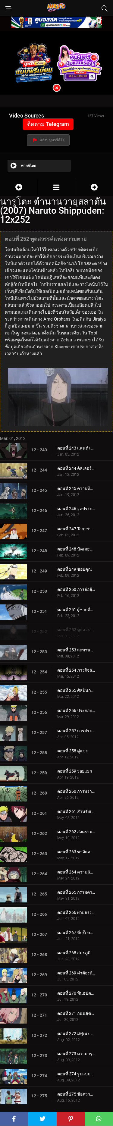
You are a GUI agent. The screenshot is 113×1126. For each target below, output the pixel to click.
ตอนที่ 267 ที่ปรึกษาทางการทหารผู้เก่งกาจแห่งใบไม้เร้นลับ (76, 932)
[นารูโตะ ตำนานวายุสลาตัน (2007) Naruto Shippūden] (56, 187)
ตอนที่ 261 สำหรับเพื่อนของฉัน (76, 811)
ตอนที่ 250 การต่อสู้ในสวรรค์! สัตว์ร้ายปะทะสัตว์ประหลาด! (76, 589)
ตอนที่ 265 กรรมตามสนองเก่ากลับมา (76, 892)
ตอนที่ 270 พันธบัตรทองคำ (76, 993)
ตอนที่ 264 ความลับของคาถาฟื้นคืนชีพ (76, 872)
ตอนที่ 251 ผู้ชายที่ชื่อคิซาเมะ (76, 609)
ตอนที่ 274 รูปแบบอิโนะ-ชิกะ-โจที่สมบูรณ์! (76, 1073)
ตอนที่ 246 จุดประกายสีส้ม (76, 508)
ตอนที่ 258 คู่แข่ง (72, 750)
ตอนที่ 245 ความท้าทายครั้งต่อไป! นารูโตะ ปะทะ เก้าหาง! (76, 488)
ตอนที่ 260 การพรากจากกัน (76, 791)
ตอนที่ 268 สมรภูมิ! (74, 952)
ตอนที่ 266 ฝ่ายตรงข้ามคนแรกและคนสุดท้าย (76, 912)
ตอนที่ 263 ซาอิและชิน (76, 851)
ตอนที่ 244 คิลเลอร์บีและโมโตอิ (76, 468)
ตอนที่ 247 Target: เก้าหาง (76, 528)
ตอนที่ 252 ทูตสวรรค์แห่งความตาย (76, 629)
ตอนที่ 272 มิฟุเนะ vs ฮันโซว (76, 1033)
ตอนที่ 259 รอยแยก (74, 771)
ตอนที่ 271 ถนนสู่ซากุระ (76, 1013)
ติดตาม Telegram (48, 124)
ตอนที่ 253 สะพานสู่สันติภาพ (76, 650)
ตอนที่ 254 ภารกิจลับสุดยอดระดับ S (76, 670)
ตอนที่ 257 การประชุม (76, 730)
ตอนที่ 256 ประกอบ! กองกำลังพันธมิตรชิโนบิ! (76, 710)
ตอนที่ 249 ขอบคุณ (74, 569)
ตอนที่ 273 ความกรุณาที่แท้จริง (76, 1053)
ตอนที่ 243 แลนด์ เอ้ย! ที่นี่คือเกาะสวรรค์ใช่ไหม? (76, 448)
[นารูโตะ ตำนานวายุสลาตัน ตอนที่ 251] (18, 187)
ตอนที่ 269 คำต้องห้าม (76, 973)
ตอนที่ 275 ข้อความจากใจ (76, 1094)
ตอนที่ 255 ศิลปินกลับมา (76, 690)
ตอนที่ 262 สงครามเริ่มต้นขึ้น (76, 831)
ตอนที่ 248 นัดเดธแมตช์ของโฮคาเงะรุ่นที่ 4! (76, 549)
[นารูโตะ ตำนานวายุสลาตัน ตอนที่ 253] (94, 187)
